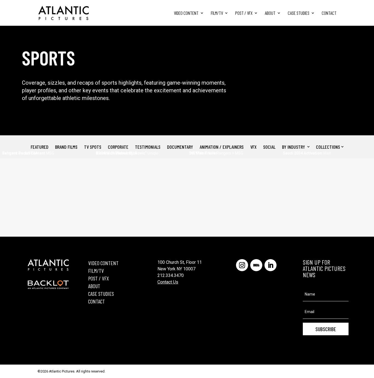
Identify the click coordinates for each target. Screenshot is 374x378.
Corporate (118, 147)
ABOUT (94, 286)
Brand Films (66, 147)
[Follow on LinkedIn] (270, 265)
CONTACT (96, 301)
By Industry (293, 147)
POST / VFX (98, 278)
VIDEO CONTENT (103, 263)
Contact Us (167, 282)
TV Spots (92, 147)
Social (269, 147)
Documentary (180, 147)
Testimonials (147, 147)
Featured (39, 147)
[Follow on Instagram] (242, 265)
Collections (328, 147)
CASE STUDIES (101, 293)
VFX (253, 147)
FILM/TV (96, 270)
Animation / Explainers (222, 147)
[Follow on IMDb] (256, 265)
